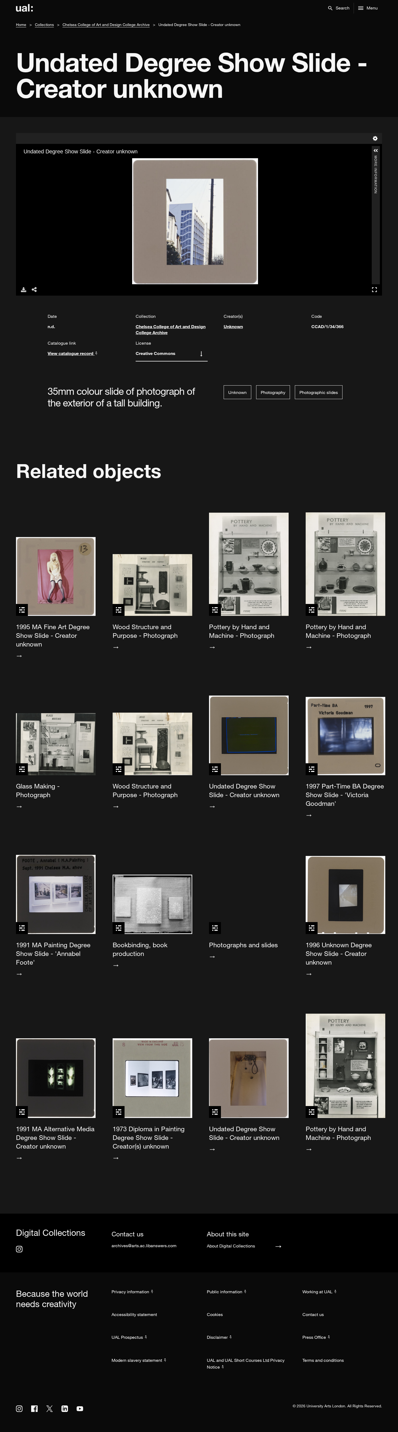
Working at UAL (317, 1291)
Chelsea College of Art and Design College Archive (106, 24)
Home (21, 24)
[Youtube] (80, 1408)
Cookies (215, 1314)
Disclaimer (217, 1337)
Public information (224, 1291)
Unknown (233, 326)
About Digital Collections (231, 1246)
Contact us (313, 1314)
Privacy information (130, 1291)
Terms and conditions (323, 1360)
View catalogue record (71, 353)
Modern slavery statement (137, 1360)
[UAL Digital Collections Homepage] (24, 8)
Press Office (314, 1337)
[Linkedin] (64, 1408)
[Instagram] (19, 1249)
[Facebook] (34, 1408)
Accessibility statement (134, 1314)
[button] (339, 8)
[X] (49, 1408)
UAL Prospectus (127, 1337)
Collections (44, 24)
